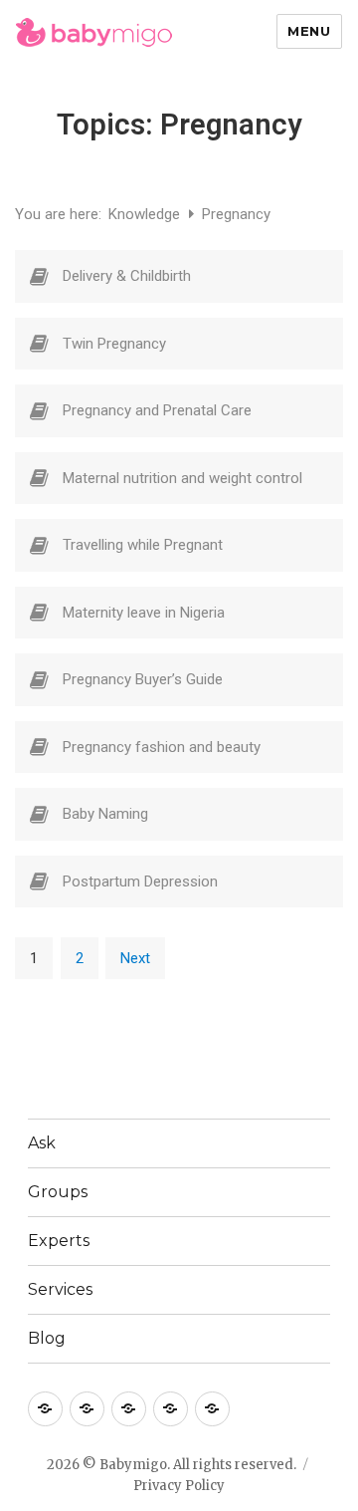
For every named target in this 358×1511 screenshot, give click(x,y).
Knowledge (146, 214)
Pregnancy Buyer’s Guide (143, 679)
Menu (308, 31)
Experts (59, 1240)
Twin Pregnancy (114, 344)
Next (135, 958)
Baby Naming (105, 814)
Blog (47, 1338)
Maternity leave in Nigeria (144, 613)
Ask (42, 1142)
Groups (58, 1191)
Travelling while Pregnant (143, 545)
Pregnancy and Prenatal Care (157, 410)
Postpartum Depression (140, 881)
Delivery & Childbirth (127, 276)
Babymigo (133, 1464)
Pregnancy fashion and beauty (162, 747)
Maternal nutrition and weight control (182, 478)
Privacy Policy (179, 1485)
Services (60, 1289)
